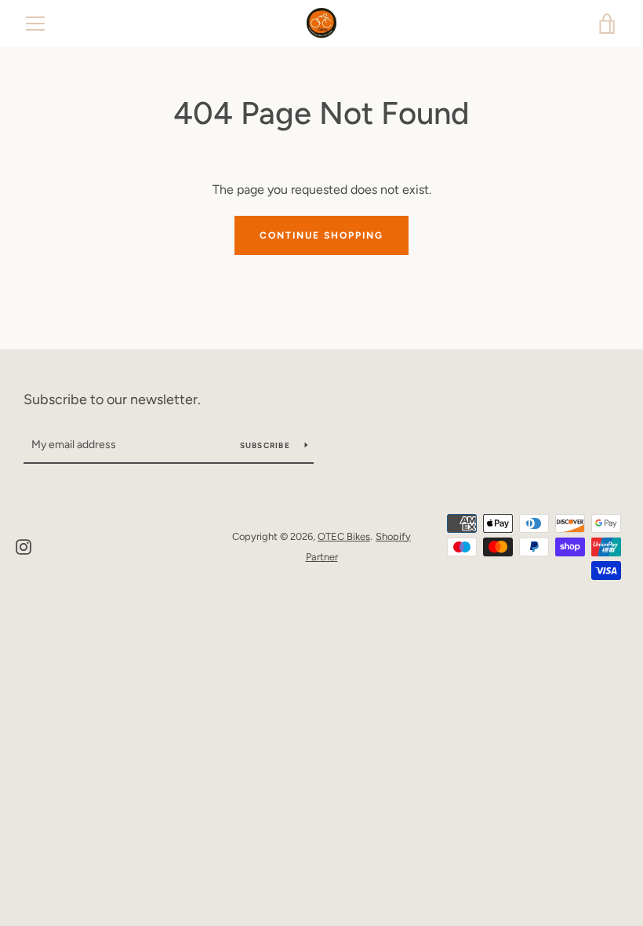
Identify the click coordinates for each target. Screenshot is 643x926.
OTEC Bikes (344, 536)
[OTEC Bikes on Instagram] (23, 545)
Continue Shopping (321, 235)
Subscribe (266, 445)
